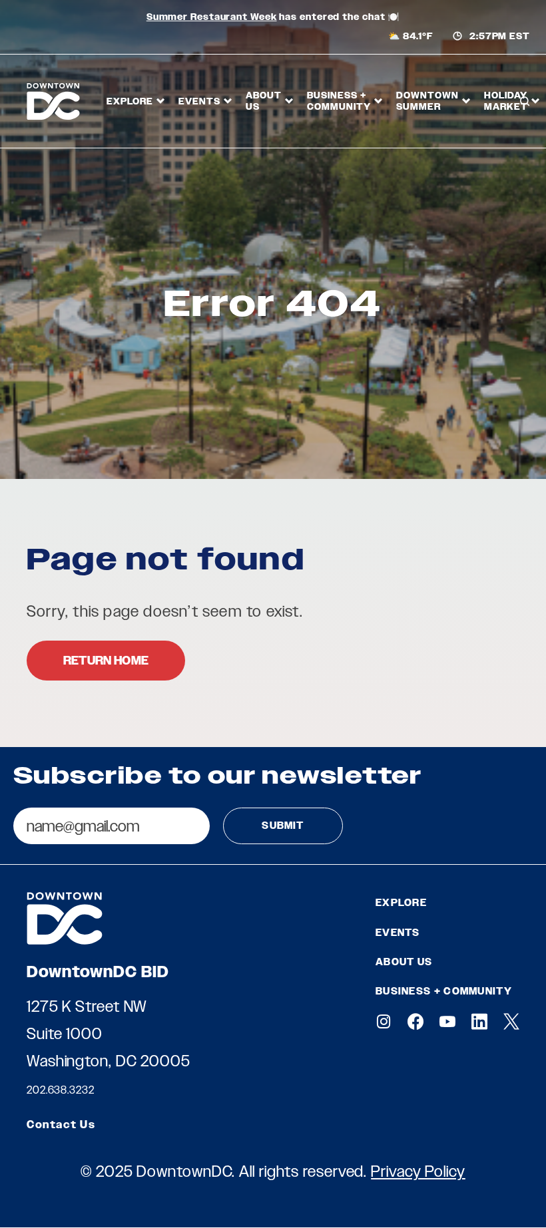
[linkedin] (479, 1021)
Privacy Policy (418, 1171)
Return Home (105, 660)
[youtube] (447, 1021)
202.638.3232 (61, 1090)
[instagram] (384, 1021)
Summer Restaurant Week (211, 17)
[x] (511, 1021)
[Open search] (524, 101)
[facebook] (415, 1021)
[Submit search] (523, 152)
